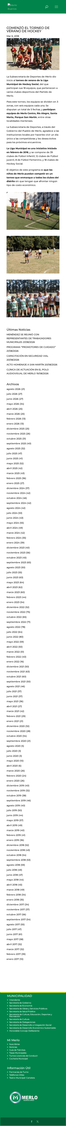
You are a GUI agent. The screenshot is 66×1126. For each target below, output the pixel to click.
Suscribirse (14, 1044)
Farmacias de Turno (19, 1072)
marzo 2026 (13, 413)
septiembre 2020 (16, 741)
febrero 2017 (14, 954)
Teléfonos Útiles (16, 1075)
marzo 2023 (13, 592)
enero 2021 (13, 721)
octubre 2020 (14, 736)
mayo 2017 (12, 939)
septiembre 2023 (16, 562)
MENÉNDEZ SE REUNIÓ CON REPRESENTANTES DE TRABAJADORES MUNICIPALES (29, 338)
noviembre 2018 (16, 850)
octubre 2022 (14, 617)
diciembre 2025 (16, 428)
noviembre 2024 (16, 493)
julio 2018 (12, 869)
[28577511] (33, 273)
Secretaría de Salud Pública (22, 1011)
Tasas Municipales (17, 1053)
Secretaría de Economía (20, 1005)
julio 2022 (12, 632)
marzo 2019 (13, 830)
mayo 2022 (13, 641)
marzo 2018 (13, 889)
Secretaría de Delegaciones (22, 1022)
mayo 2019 (13, 820)
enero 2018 (13, 899)
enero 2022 (13, 661)
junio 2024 (12, 517)
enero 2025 (13, 483)
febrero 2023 (14, 597)
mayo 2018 (13, 879)
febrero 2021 (14, 716)
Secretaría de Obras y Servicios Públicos (28, 1008)
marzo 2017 (13, 949)
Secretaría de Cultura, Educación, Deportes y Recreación (30, 1015)
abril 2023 (12, 587)
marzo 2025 (13, 473)
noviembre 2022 (16, 612)
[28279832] (33, 229)
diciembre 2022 (16, 607)
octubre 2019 (14, 795)
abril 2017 (12, 944)
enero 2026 (13, 423)
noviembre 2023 (16, 552)
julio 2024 (12, 513)
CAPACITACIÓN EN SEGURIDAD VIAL (27, 355)
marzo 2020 (13, 770)
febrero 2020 (14, 775)
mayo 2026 (13, 403)
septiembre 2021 (16, 681)
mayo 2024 (13, 522)
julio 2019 (12, 810)
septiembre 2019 (16, 800)
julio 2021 (12, 691)
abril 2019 (12, 825)
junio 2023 (12, 577)
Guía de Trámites (17, 1050)
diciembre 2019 (15, 785)
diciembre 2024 (16, 488)
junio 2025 (12, 458)
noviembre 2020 (16, 731)
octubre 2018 (14, 855)
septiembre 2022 (16, 622)
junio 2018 (12, 874)
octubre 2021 (14, 676)
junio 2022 (12, 636)
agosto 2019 (13, 805)
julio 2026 (12, 393)
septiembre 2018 (16, 859)
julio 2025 (12, 453)
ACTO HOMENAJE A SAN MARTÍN (25, 364)
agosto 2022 (13, 627)
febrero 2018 (14, 894)
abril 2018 (12, 884)
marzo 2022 (13, 651)
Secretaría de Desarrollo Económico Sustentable (32, 1028)
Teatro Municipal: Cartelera (22, 1078)
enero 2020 (13, 780)
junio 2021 (12, 696)
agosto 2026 (14, 389)
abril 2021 (12, 706)
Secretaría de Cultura (19, 1019)
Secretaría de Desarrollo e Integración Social (30, 1025)
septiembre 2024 (16, 503)
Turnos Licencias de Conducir (23, 1056)
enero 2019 (13, 840)
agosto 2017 (13, 924)
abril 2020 (12, 765)
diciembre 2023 (16, 547)
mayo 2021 (12, 701)
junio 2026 (12, 398)
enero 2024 (13, 542)
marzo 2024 (13, 532)
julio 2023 (12, 572)
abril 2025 (12, 468)
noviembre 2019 (16, 790)
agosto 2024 (14, 508)
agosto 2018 (13, 864)
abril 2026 (12, 408)
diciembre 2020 (16, 726)
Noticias (13, 1047)
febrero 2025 (14, 478)
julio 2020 (12, 750)
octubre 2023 (14, 557)
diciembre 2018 (15, 845)
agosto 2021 (13, 686)
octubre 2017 (14, 914)
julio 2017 (12, 929)
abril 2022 (12, 646)
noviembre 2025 (16, 433)
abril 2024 (12, 527)
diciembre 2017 (15, 904)
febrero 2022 (14, 656)
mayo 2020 (13, 760)
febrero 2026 (14, 418)
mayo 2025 (13, 463)
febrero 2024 (14, 537)
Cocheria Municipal (18, 1058)
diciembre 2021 (15, 666)
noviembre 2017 (16, 909)
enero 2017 (13, 959)
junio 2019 (12, 815)
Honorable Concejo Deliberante (24, 1031)
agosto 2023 (13, 567)
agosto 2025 (13, 448)
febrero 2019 (14, 835)
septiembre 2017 (16, 919)
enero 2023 (13, 602)
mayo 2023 (13, 582)
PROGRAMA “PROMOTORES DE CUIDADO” (31, 347)
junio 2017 (12, 934)
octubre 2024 (14, 498)
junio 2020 (12, 755)
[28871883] (33, 317)
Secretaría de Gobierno (20, 1003)
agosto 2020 (14, 745)
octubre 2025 (14, 438)
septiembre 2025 (16, 443)
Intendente (14, 1000)
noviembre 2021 (16, 671)
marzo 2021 (13, 711)
